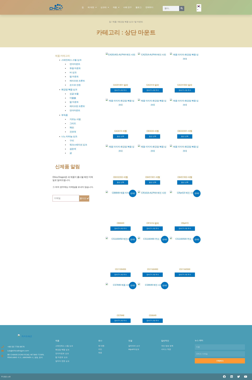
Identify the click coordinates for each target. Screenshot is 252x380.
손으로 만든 (75, 85)
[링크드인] (231, 376)
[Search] (181, 8)
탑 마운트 (74, 76)
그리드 (73, 123)
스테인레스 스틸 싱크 (71, 60)
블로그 (138, 7)
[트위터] (238, 376)
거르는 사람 (75, 119)
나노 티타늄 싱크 (69, 136)
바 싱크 (73, 72)
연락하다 (149, 7)
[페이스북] (224, 376)
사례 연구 (127, 7)
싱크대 (103, 7)
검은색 (73, 149)
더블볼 (73, 98)
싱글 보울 (74, 94)
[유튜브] (245, 376)
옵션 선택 (120, 136)
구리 (72, 140)
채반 (72, 127)
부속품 (64, 115)
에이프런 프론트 (77, 81)
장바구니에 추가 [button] (120, 90)
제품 (115, 7)
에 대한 (91, 7)
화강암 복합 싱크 (125, 22)
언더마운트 (75, 64)
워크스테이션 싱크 (78, 145)
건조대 (73, 132)
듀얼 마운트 (75, 68)
